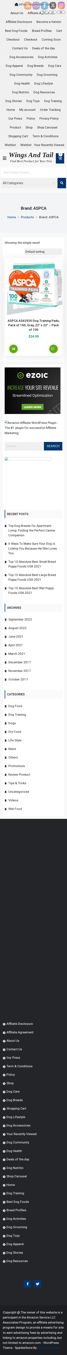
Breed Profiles (42, 31)
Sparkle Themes (48, 1348)
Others (13, 757)
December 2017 (19, 662)
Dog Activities (48, 57)
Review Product (19, 774)
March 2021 (16, 654)
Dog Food (15, 706)
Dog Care (54, 66)
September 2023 (20, 619)
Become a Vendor (48, 22)
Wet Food (15, 809)
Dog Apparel (14, 66)
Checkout (13, 39)
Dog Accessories (21, 57)
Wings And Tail (31, 155)
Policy (31, 118)
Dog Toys (33, 101)
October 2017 (18, 679)
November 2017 (19, 671)
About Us (16, 13)
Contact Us (20, 48)
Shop (29, 127)
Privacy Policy (49, 118)
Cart (59, 31)
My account (27, 110)
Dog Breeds (35, 66)
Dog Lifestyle (43, 83)
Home (11, 110)
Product (15, 127)
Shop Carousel (47, 127)
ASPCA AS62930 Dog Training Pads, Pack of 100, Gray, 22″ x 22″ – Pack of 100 (34, 325)
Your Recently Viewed (49, 145)
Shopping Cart (18, 136)
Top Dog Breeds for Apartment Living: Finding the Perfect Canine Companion (31, 530)
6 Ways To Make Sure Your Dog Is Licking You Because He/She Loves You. (32, 548)
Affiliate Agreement (20, 1032)
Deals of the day (43, 48)
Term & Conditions (46, 136)
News (12, 749)
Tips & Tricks (17, 783)
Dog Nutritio (20, 92)
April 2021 (15, 645)
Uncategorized (18, 792)
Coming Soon (51, 39)
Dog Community (21, 75)
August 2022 (17, 628)
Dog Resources (44, 92)
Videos (13, 800)
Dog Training (53, 101)
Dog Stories (13, 101)
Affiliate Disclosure (19, 22)
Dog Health (22, 83)
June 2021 (15, 636)
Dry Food (14, 732)
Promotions (16, 766)
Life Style (14, 740)
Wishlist (10, 145)
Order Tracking (50, 110)
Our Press (15, 118)
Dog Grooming (47, 75)
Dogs (12, 723)
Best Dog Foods (16, 31)
